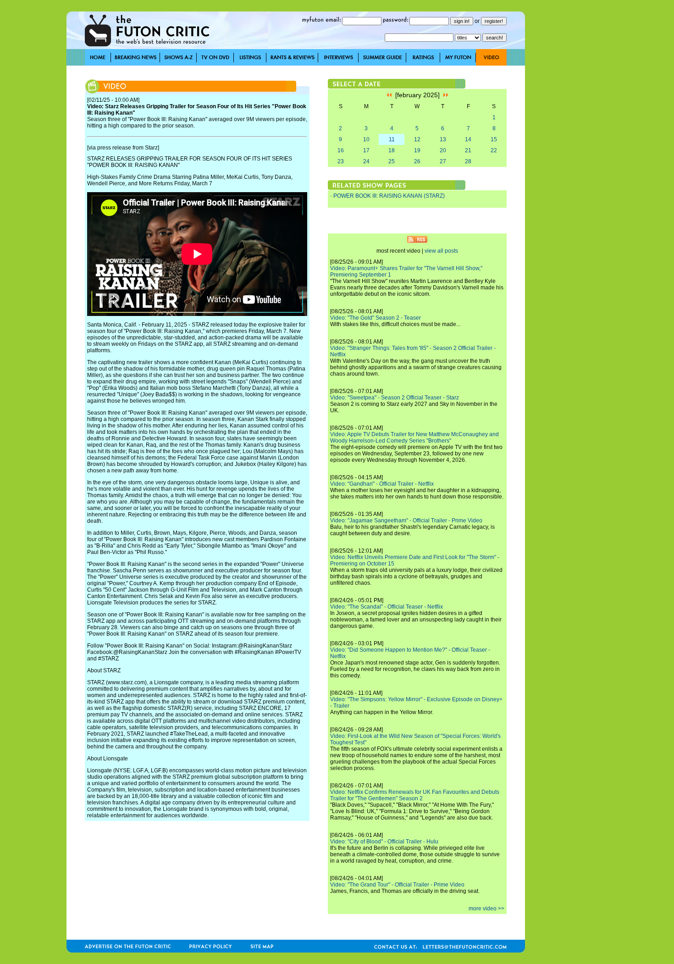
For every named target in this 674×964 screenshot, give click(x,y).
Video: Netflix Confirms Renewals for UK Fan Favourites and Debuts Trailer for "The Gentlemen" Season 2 (414, 795)
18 (391, 150)
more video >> (486, 908)
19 (417, 150)
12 (417, 139)
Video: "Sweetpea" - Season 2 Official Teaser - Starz (394, 397)
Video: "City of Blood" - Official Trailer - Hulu (384, 841)
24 (366, 161)
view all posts (441, 251)
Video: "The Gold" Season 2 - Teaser (375, 318)
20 (443, 150)
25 (391, 161)
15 (494, 139)
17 (366, 150)
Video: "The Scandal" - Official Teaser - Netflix (386, 607)
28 (468, 161)
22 (494, 150)
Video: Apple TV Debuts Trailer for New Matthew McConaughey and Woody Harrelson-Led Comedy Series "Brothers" (414, 437)
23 (340, 161)
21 (468, 150)
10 (366, 139)
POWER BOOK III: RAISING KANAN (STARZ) (389, 196)
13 (443, 139)
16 (340, 150)
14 (468, 139)
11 (392, 139)
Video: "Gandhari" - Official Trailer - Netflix (382, 484)
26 (417, 161)
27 (443, 161)
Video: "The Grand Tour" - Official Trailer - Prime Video (397, 884)
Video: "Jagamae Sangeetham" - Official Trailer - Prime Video (406, 520)
